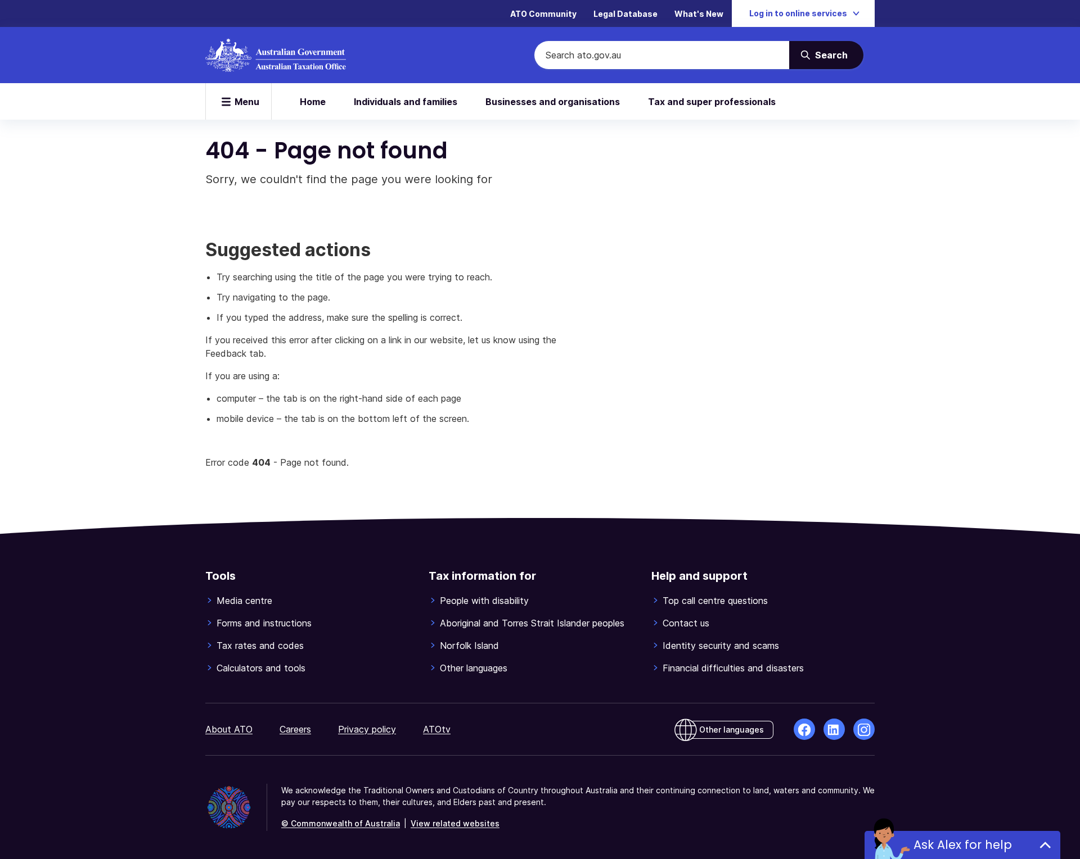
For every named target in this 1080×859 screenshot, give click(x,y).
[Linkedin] (834, 729)
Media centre (244, 600)
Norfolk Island (469, 645)
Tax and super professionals (712, 101)
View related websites (455, 823)
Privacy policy (367, 729)
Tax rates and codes (260, 645)
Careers (295, 729)
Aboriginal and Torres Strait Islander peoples (532, 623)
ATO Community (543, 14)
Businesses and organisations (552, 101)
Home (313, 101)
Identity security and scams (721, 645)
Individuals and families (405, 101)
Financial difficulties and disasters (733, 668)
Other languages (473, 668)
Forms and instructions (264, 623)
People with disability (484, 600)
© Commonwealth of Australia (340, 823)
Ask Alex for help (963, 845)
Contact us (686, 623)
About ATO (229, 729)
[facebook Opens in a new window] (804, 729)
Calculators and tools (261, 668)
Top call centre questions (715, 600)
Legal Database (625, 14)
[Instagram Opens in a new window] (864, 729)
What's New (698, 14)
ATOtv (437, 729)
